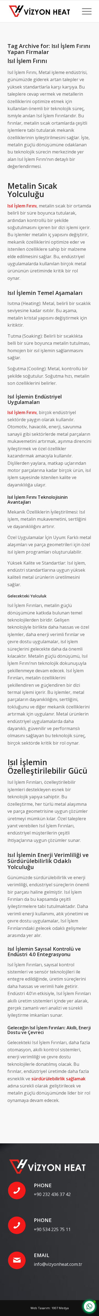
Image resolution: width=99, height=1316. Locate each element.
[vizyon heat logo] (41, 11)
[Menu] (84, 11)
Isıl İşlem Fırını (27, 61)
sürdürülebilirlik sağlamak (58, 1079)
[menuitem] (84, 11)
